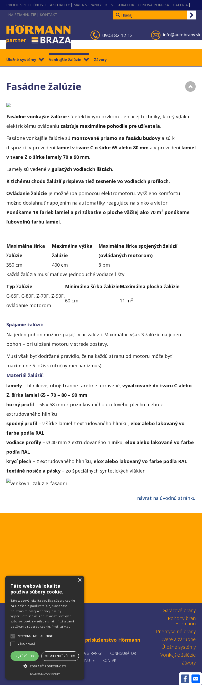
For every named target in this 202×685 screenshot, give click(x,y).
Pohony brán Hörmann (182, 621)
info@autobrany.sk (181, 35)
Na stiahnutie (22, 14)
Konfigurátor (119, 4)
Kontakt (48, 14)
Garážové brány (179, 610)
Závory (100, 59)
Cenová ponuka (153, 4)
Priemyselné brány (176, 631)
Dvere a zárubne (178, 639)
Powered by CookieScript (45, 674)
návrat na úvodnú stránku (166, 498)
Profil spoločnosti (26, 4)
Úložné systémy (21, 59)
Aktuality (60, 4)
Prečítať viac (61, 626)
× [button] (80, 580)
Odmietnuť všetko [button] (60, 656)
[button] (45, 666)
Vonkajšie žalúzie (65, 59)
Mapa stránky (87, 4)
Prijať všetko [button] (25, 656)
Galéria (180, 4)
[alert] (44, 628)
